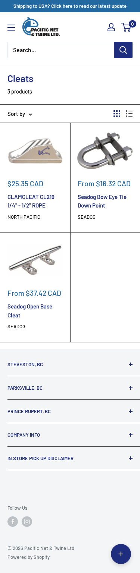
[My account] (111, 27)
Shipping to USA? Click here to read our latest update (70, 6)
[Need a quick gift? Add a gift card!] (121, 554)
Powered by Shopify (28, 557)
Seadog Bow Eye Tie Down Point (102, 201)
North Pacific (23, 217)
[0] (126, 27)
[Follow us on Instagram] (27, 521)
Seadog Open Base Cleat (29, 310)
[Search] (123, 50)
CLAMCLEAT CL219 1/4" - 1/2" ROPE (31, 201)
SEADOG (87, 217)
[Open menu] (11, 28)
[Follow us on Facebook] (12, 521)
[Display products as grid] (116, 113)
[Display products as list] (129, 113)
